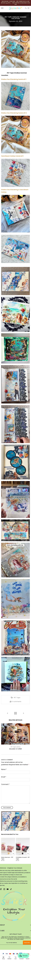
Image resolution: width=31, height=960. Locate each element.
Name (4, 769)
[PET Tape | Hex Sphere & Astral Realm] (23, 713)
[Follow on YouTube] (8, 889)
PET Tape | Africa (15, 747)
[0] (28, 8)
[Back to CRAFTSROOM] (15, 713)
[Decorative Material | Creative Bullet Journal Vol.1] (8, 713)
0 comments (16, 702)
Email (3, 777)
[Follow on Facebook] (1, 889)
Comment (5, 784)
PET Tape (17, 698)
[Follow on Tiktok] (11, 889)
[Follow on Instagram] (4, 889)
